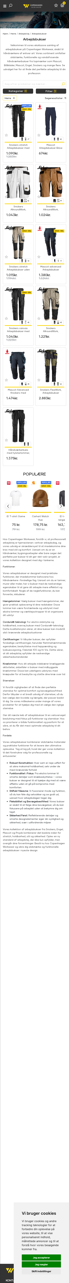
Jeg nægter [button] (41, 1264)
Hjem (5, 33)
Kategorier (16, 90)
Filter (49, 91)
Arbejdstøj (24, 33)
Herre (13, 33)
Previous (8, 506)
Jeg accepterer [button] (41, 1257)
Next (61, 506)
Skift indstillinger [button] (41, 1271)
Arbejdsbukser (39, 33)
